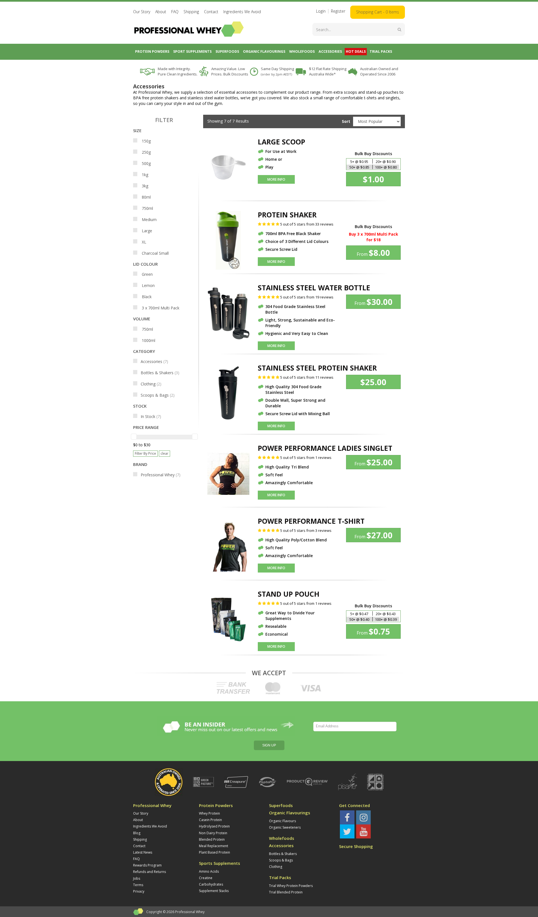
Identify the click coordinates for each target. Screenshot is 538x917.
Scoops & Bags (158, 395)
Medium (149, 219)
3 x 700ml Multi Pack (160, 308)
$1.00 (373, 179)
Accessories (154, 361)
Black (146, 296)
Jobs (136, 878)
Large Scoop (281, 141)
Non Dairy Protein (213, 833)
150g (146, 141)
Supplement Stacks (214, 890)
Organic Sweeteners (285, 827)
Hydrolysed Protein (214, 826)
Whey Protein (209, 813)
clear (164, 453)
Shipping (191, 11)
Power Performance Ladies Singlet (325, 448)
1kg (144, 174)
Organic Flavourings (289, 812)
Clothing (151, 384)
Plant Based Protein (214, 852)
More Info (276, 179)
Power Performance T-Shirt (311, 521)
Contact (211, 11)
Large (146, 230)
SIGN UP (269, 745)
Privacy (138, 891)
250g (146, 152)
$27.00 (373, 535)
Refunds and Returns (149, 871)
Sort (345, 121)
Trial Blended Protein (286, 892)
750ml (147, 208)
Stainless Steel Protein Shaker (317, 368)
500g (146, 163)
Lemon (148, 285)
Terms (138, 884)
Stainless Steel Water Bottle (314, 287)
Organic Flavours (282, 821)
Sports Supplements (219, 863)
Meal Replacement (213, 846)
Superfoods (281, 805)
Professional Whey (160, 474)
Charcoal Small (155, 253)
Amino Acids (209, 871)
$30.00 (373, 301)
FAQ (174, 11)
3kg (144, 186)
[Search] (399, 29)
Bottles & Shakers (160, 372)
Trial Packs (280, 877)
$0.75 (373, 631)
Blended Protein (212, 839)
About (160, 11)
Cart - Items (377, 12)
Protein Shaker (287, 214)
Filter (164, 120)
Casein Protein (210, 819)
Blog (136, 833)
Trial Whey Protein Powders (291, 885)
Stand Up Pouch (288, 594)
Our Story (141, 11)
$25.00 (373, 381)
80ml (146, 197)
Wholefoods (281, 838)
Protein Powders (216, 805)
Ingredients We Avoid (242, 11)
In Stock (151, 416)
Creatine (205, 877)
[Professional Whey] (189, 28)
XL (143, 242)
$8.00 (373, 252)
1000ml (148, 340)
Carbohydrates (211, 884)
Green (147, 274)
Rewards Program (147, 865)
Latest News (142, 852)
